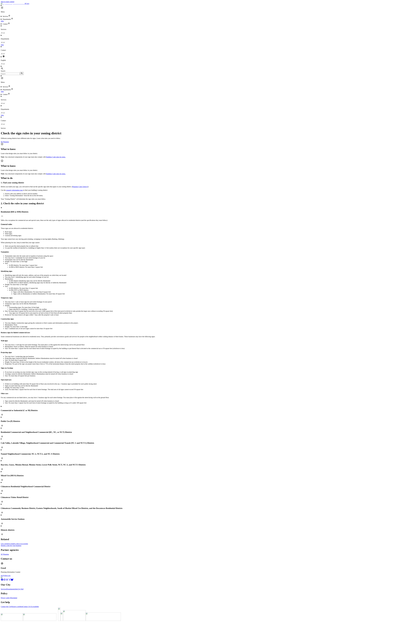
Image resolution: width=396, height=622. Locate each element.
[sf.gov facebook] (2, 580)
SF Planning (5, 142)
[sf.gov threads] (7, 580)
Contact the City (6, 606)
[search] (22, 73)
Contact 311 (27, 606)
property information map (14, 190)
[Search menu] (198, 67)
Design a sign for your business (11, 545)
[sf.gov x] (9, 580)
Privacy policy (5, 598)
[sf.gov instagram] (4, 580)
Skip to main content (7, 2)
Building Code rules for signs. (56, 157)
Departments (10, 589)
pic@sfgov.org (5, 575)
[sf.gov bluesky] (12, 580)
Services (3, 589)
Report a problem (17, 606)
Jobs (2, 21)
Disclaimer (13, 598)
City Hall (20, 589)
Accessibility (35, 606)
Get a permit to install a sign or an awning (14, 544)
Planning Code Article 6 (80, 187)
